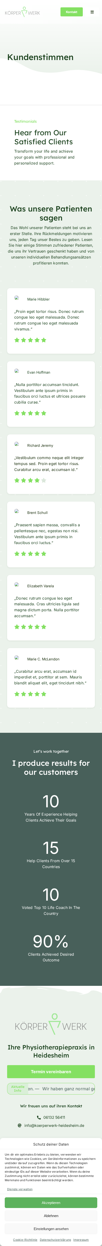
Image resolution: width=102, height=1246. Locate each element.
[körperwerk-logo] (22, 8)
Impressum (81, 1239)
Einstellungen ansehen (51, 1229)
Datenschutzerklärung (55, 1239)
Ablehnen (51, 1216)
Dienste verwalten (19, 1189)
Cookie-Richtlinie (25, 1239)
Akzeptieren (51, 1203)
